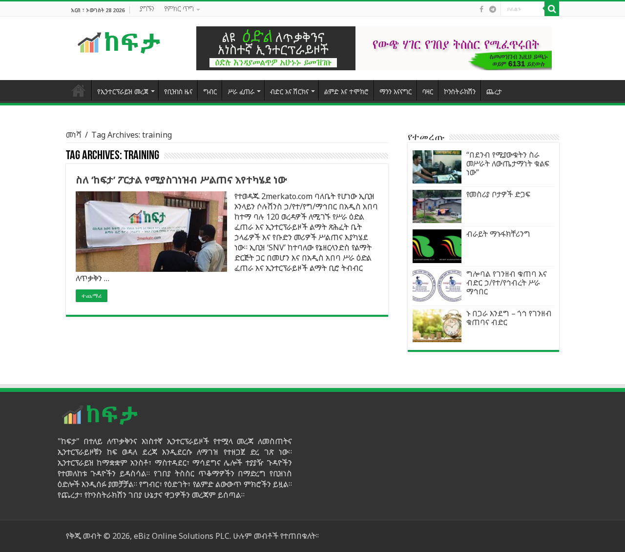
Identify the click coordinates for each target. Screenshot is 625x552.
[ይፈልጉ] (551, 8)
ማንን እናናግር (395, 91)
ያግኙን (147, 8)
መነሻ (74, 134)
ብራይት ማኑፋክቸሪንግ (498, 233)
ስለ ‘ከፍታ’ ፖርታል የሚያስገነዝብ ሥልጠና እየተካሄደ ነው (181, 179)
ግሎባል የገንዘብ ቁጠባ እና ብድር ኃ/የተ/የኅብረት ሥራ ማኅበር (506, 282)
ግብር (210, 91)
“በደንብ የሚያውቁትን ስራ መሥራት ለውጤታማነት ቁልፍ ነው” (507, 163)
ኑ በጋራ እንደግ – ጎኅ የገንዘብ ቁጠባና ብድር (509, 317)
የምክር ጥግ (179, 8)
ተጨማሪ (92, 295)
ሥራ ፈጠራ (241, 91)
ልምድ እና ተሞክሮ (346, 91)
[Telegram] (492, 9)
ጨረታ (494, 91)
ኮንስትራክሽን (460, 91)
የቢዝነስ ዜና (178, 91)
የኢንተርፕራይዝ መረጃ (122, 91)
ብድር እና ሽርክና (289, 91)
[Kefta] (119, 42)
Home (78, 90)
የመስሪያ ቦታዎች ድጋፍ (498, 194)
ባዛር (427, 91)
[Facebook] (481, 9)
